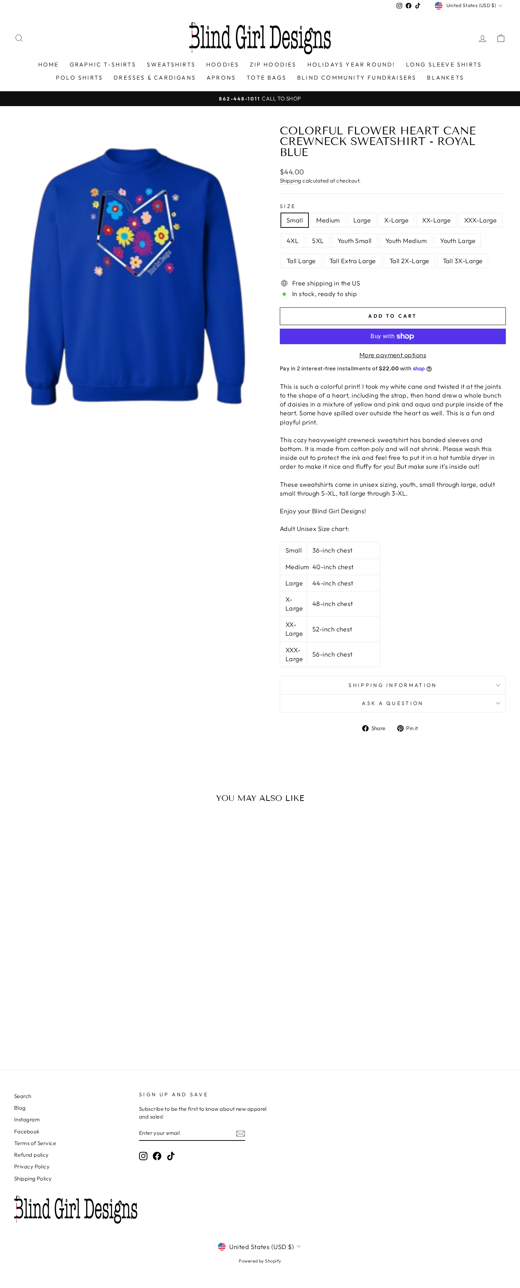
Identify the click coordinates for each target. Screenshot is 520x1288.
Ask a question (392, 703)
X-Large (396, 220)
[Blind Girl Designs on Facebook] (157, 1155)
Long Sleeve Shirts (444, 64)
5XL (318, 241)
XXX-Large (480, 220)
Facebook (27, 1131)
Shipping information (392, 685)
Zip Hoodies (273, 64)
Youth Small (354, 241)
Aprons (221, 77)
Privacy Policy (32, 1166)
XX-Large (436, 220)
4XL (293, 241)
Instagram (27, 1119)
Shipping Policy (33, 1178)
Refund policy (31, 1154)
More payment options (392, 355)
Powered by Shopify (260, 1261)
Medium (328, 220)
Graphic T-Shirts (103, 64)
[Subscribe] (240, 1133)
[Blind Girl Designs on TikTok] (171, 1155)
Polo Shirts (79, 77)
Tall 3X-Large (463, 261)
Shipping (290, 180)
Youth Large (457, 241)
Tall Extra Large (352, 261)
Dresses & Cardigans (155, 77)
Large (362, 220)
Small (295, 220)
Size (288, 206)
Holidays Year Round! (351, 64)
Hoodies (222, 64)
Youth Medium (406, 241)
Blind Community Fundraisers (356, 77)
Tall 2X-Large (409, 261)
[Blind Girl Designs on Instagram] (143, 1155)
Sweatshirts (171, 64)
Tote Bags (267, 77)
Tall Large (301, 261)
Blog (20, 1107)
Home (48, 64)
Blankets (445, 77)
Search (22, 1096)
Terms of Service (35, 1143)
